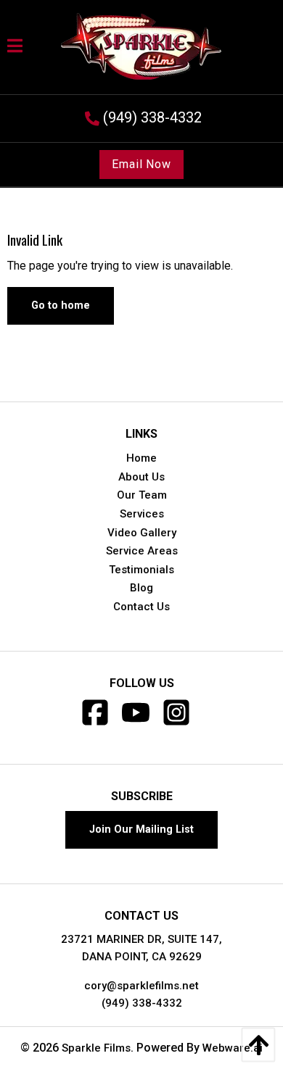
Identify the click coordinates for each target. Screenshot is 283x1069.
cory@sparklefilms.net (141, 985)
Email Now (141, 164)
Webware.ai (232, 1048)
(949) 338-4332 (142, 1003)
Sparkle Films (96, 1048)
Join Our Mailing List (141, 829)
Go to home (60, 305)
